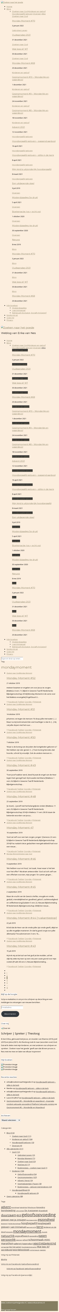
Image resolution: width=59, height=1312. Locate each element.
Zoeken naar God (20, 16)
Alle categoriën (15, 1149)
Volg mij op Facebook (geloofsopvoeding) (20, 1264)
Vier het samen (15, 1247)
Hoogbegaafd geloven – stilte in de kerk (33, 155)
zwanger (43, 1250)
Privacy (10, 320)
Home (9, 6)
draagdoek (43, 1211)
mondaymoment (27, 1231)
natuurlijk (8, 1236)
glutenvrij (4, 1224)
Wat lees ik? (24, 1164)
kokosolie (9, 1232)
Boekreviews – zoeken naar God (32, 1168)
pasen (42, 1236)
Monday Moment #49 (21, 765)
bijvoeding (40, 1207)
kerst (39, 1227)
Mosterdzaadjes (19, 308)
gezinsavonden (32, 1220)
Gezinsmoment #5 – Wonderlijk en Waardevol (26, 1107)
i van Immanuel (18, 310)
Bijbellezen (32, 1207)
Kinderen (18, 1171)
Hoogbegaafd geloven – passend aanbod (33, 141)
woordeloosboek (21, 1249)
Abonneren (10, 1014)
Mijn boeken (12, 305)
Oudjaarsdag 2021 (21, 35)
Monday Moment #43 (21, 946)
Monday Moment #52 (21, 678)
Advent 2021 (18, 127)
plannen (19, 1240)
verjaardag (5, 1247)
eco (19, 1215)
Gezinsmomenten (27, 1177)
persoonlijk (8, 1239)
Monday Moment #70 (23, 21)
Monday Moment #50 (21, 737)
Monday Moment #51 (21, 709)
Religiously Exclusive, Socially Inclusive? (29, 313)
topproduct (27, 1243)
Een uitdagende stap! (23, 183)
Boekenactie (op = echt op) (26, 211)
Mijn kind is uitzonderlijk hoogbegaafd (31, 169)
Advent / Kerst (25, 1180)
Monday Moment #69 (23, 63)
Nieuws (16, 239)
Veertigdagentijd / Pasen (29, 1184)
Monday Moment (25, 673)
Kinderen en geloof (20, 72)
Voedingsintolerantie (29, 1247)
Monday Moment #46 (21, 858)
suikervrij (18, 1243)
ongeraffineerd (22, 1236)
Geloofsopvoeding (27, 1174)
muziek (44, 1232)
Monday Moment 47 (20, 827)
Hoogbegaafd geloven (22, 136)
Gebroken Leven (19, 30)
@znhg (4, 1259)
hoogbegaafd (29, 1223)
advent (6, 1207)
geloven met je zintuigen (13, 1219)
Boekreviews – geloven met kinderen (35, 1187)
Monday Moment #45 (21, 886)
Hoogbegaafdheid (21, 1190)
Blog (9, 9)
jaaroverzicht (31, 1227)
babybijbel (23, 1207)
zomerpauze (34, 1250)
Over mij (10, 318)
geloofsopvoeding (39, 1214)
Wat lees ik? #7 (20, 49)
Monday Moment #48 (21, 796)
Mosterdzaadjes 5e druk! (25, 197)
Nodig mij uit (12, 315)
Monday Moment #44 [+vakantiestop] (32, 917)
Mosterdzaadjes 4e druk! (25, 225)
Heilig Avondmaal (14, 1224)
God (16, 1152)
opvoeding (33, 1236)
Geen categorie (15, 1196)
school (25, 1240)
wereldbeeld (6, 1249)
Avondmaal (15, 1207)
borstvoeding (8, 1210)
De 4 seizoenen (31, 1210)
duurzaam (8, 1215)
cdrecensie (20, 1211)
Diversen (16, 193)
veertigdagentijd (44, 1243)
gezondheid (46, 1219)
